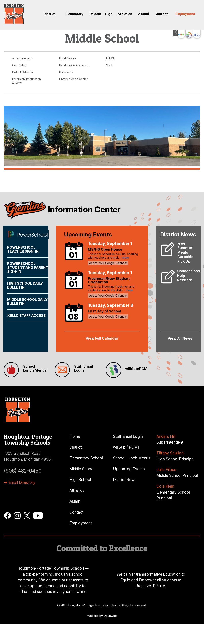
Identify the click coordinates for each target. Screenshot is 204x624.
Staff (109, 65)
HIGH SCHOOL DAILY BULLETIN (25, 285)
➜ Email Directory (19, 482)
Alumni (143, 14)
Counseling (19, 65)
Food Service (67, 58)
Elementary (74, 14)
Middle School (81, 469)
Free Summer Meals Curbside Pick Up (185, 252)
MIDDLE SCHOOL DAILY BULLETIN (27, 301)
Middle (95, 14)
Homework (66, 72)
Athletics (125, 14)
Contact (161, 14)
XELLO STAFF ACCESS (26, 315)
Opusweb (110, 616)
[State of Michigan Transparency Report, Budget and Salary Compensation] (189, 34)
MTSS (110, 58)
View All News (180, 338)
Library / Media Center (73, 79)
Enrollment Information (26, 79)
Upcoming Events (129, 469)
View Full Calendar (102, 338)
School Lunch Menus (131, 458)
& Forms (17, 83)
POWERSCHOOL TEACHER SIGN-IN (23, 249)
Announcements (22, 58)
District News (125, 479)
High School (80, 479)
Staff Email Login (83, 368)
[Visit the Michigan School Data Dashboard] (196, 34)
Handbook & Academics (74, 65)
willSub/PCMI (136, 369)
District (49, 14)
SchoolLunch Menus (35, 368)
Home (74, 436)
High (108, 14)
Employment (185, 14)
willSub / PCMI (126, 447)
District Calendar (22, 72)
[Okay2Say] (181, 34)
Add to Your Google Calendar (108, 263)
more (125, 257)
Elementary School (86, 458)
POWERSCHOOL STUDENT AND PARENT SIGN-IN (27, 267)
